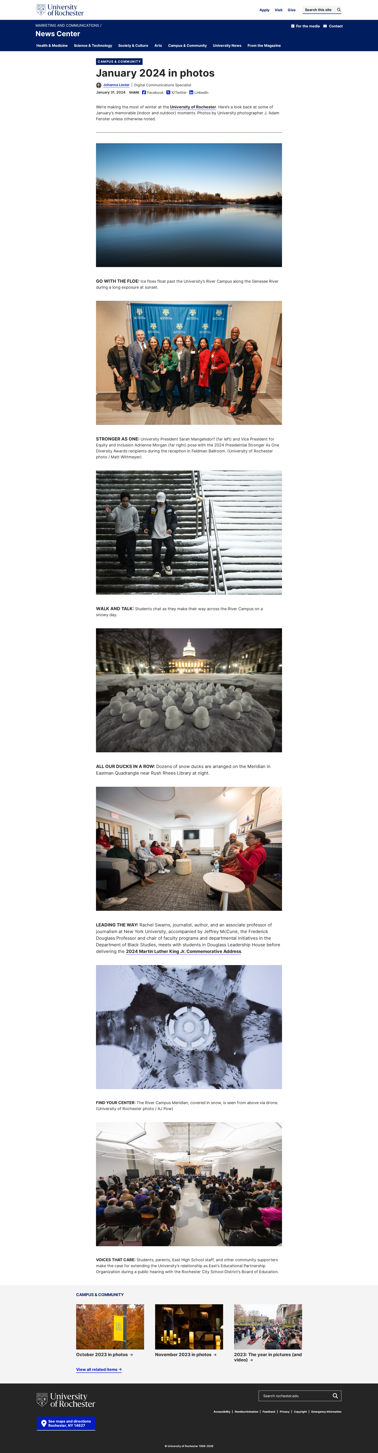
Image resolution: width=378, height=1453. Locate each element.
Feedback (269, 1411)
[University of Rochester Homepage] (60, 10)
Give (292, 10)
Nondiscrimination (246, 1411)
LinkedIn (198, 92)
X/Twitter (176, 92)
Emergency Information (326, 1411)
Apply (264, 10)
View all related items (96, 1369)
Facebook (153, 92)
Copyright (300, 1411)
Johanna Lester (116, 84)
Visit (278, 10)
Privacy (285, 1411)
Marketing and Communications (68, 25)
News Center (58, 33)
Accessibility (222, 1411)
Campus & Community (119, 61)
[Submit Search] (335, 1396)
